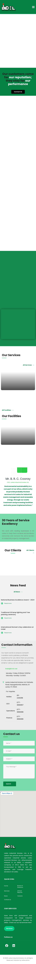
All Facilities (6, 410)
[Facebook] (6, 945)
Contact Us (7, 899)
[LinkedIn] (13, 945)
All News (17, 592)
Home (6, 886)
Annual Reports (19, 891)
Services (7, 891)
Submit (8, 784)
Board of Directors (20, 886)
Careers (20, 896)
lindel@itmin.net (11, 669)
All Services (27, 365)
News (6, 896)
